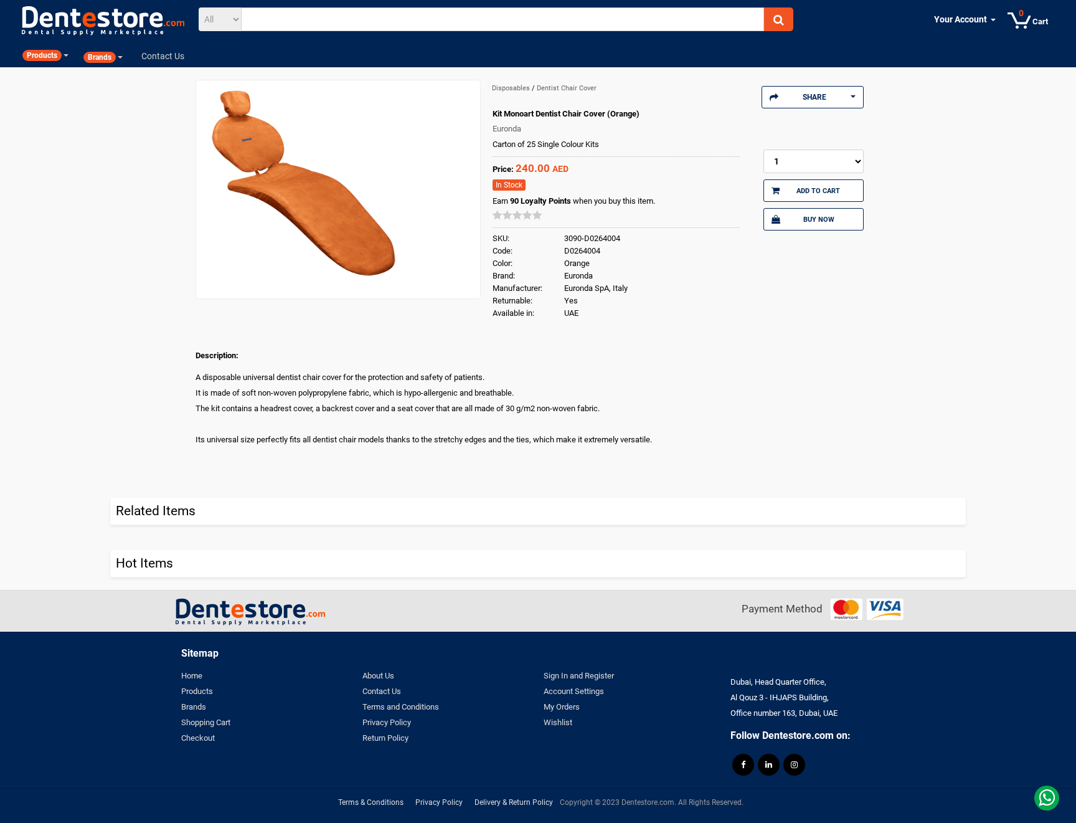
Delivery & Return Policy (513, 802)
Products (197, 691)
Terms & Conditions (371, 802)
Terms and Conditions (400, 706)
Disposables (512, 88)
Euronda (507, 128)
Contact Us (381, 691)
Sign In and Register (579, 675)
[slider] (517, 215)
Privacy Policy (386, 722)
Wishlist (558, 722)
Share (814, 97)
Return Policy (385, 738)
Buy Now (818, 219)
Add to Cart (818, 190)
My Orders (562, 706)
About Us (378, 675)
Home (191, 675)
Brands (193, 706)
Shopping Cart (205, 722)
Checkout (198, 738)
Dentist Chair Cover (567, 88)
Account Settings (574, 691)
